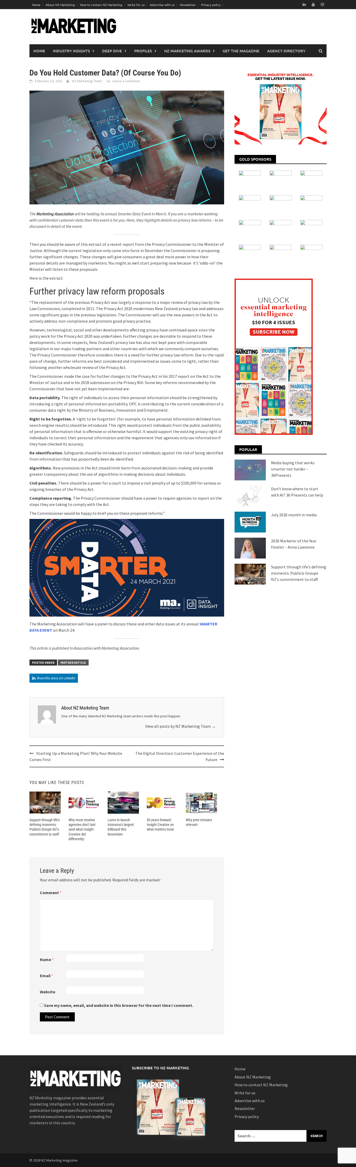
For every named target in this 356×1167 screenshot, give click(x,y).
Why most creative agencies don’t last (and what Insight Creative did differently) (82, 829)
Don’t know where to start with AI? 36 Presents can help (297, 492)
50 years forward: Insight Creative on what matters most (160, 824)
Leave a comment (126, 81)
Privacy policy (210, 5)
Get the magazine (241, 50)
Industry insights (71, 50)
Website (47, 991)
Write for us (136, 5)
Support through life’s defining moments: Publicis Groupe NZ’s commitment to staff (298, 573)
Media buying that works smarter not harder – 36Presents (293, 469)
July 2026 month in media (294, 514)
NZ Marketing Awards (187, 50)
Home (36, 5)
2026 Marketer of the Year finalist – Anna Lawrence (293, 544)
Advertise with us (162, 5)
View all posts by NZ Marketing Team (180, 726)
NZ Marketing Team (87, 81)
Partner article (73, 662)
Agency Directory (286, 50)
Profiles (143, 50)
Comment (51, 892)
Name (47, 959)
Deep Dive (112, 50)
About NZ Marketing (60, 5)
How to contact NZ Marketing (101, 5)
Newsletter (188, 5)
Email (46, 975)
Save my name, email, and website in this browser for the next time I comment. (118, 1005)
